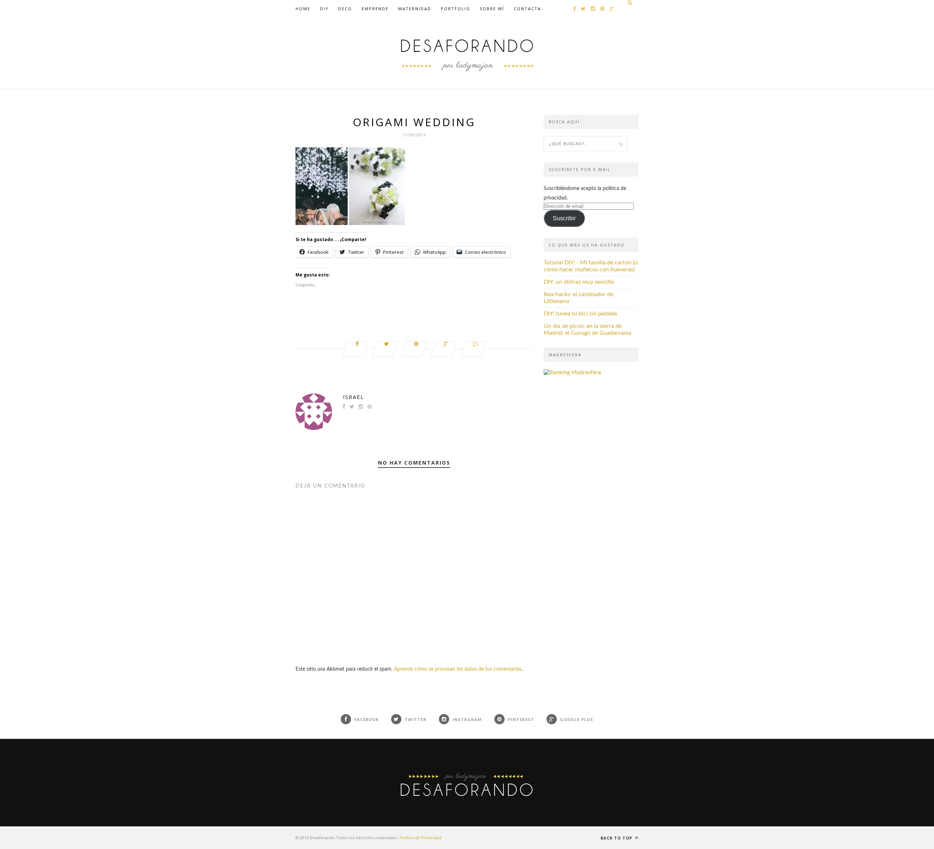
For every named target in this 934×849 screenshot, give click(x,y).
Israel (353, 397)
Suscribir (564, 218)
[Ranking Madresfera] (572, 372)
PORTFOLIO (455, 8)
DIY (324, 8)
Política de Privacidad (420, 837)
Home (303, 8)
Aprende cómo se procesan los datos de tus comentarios (457, 669)
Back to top (617, 838)
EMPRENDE (375, 8)
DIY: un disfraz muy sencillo (579, 282)
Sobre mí (492, 8)
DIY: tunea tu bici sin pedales (580, 314)
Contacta (527, 8)
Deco (345, 8)
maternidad (414, 8)
